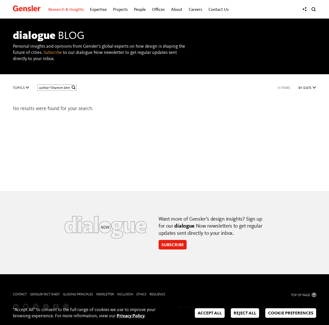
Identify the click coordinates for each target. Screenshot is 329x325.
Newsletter (105, 294)
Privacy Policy (131, 316)
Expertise (98, 9)
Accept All (210, 313)
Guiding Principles (78, 294)
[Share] (304, 9)
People (140, 9)
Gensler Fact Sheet (45, 294)
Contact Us (218, 9)
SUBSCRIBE (172, 245)
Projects (120, 9)
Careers (195, 9)
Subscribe (52, 52)
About (176, 9)
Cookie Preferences (290, 313)
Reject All (245, 313)
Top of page (301, 295)
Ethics (141, 294)
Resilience (157, 294)
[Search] (313, 9)
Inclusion (125, 294)
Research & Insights (66, 9)
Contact (20, 294)
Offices (158, 9)
